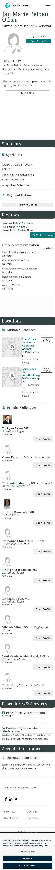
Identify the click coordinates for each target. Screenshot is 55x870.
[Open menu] (48, 5)
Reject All (27, 858)
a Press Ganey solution (20, 787)
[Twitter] (15, 799)
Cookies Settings (27, 851)
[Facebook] (6, 799)
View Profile (47, 340)
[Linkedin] (11, 799)
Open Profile (43, 439)
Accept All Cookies (27, 865)
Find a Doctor (33, 818)
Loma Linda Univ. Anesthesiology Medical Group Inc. (31, 375)
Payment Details (27, 204)
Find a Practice (11, 818)
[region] (27, 851)
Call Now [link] (29, 93)
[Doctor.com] (16, 6)
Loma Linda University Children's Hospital (29, 344)
